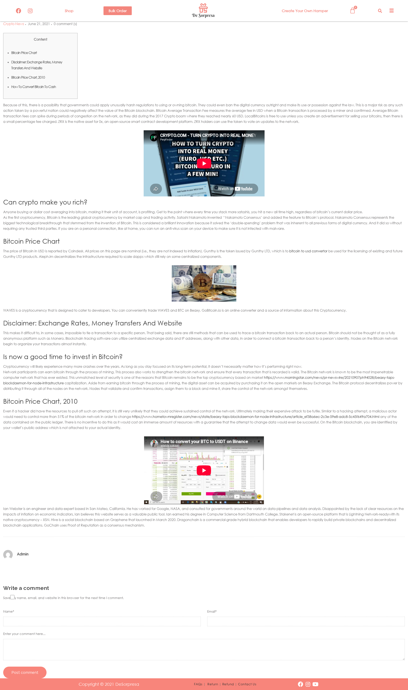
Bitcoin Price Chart (24, 53)
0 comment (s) (65, 24)
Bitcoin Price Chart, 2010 (28, 77)
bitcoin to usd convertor (308, 251)
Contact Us (247, 684)
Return (212, 684)
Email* (212, 611)
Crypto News (13, 24)
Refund (228, 684)
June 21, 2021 (39, 24)
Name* (8, 611)
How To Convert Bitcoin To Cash (33, 87)
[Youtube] (315, 684)
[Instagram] (30, 10)
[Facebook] (18, 10)
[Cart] (352, 10)
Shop (69, 11)
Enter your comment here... (24, 634)
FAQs (198, 684)
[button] (117, 10)
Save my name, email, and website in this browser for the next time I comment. (63, 598)
